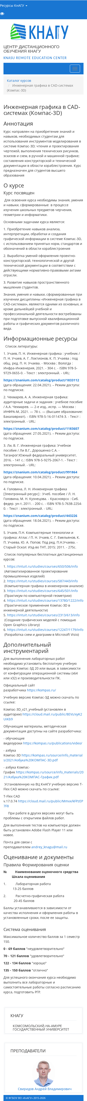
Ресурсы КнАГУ (12, 5)
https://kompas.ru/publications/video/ (52, 743)
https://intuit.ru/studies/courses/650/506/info (42, 566)
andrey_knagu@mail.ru (49, 847)
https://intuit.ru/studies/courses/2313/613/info (43, 615)
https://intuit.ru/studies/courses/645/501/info (42, 590)
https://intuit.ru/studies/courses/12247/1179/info (45, 629)
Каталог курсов (19, 80)
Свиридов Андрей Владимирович (45, 1089)
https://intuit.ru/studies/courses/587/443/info (42, 581)
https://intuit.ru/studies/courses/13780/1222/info (45, 600)
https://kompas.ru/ (41, 690)
